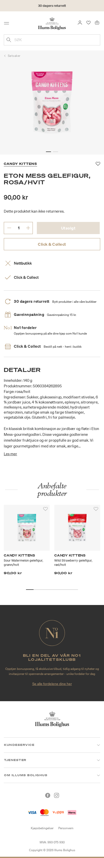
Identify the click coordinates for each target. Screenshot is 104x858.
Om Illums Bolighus (25, 775)
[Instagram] (56, 795)
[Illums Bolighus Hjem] (52, 23)
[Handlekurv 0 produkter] (97, 22)
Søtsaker (14, 56)
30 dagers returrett (52, 6)
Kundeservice (19, 745)
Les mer (10, 453)
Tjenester (15, 760)
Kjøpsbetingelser (42, 828)
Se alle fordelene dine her (52, 684)
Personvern (65, 828)
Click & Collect (52, 244)
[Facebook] (47, 795)
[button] (48, 152)
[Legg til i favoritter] (45, 509)
